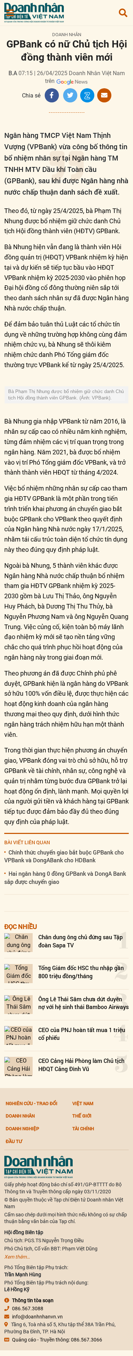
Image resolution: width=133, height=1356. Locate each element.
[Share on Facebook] (52, 95)
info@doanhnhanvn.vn (37, 1316)
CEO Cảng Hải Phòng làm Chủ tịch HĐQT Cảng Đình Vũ (81, 1064)
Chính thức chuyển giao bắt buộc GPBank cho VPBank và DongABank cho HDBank (64, 856)
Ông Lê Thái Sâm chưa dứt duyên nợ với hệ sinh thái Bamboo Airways (83, 1002)
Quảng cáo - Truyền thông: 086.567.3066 (57, 1340)
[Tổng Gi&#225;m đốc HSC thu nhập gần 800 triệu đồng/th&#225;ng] (18, 973)
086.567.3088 (27, 1308)
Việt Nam (82, 1103)
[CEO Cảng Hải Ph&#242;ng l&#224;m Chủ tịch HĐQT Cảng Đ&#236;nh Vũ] (18, 1066)
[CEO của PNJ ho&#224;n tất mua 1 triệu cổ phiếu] (18, 1035)
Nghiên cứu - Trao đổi (31, 1103)
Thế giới (82, 1116)
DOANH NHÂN (66, 34)
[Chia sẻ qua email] (104, 95)
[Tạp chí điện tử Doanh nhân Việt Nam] (34, 11)
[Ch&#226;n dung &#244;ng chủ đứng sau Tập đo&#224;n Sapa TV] (18, 942)
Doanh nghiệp (22, 1128)
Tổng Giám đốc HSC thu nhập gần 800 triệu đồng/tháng (81, 971)
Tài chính (83, 1128)
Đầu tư (14, 1141)
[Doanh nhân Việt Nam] (38, 1167)
